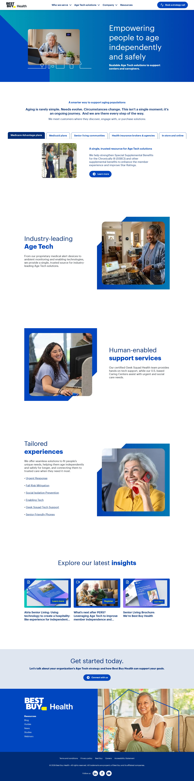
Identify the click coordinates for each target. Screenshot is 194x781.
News (27, 728)
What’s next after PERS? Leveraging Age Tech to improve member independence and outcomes (96, 616)
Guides (27, 724)
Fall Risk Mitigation (37, 485)
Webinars (28, 736)
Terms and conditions (69, 758)
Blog (26, 720)
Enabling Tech (35, 500)
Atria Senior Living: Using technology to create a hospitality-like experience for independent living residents (47, 616)
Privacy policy (86, 758)
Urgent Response (36, 478)
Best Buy (99, 758)
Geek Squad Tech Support (42, 507)
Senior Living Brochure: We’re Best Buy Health (139, 614)
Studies (28, 732)
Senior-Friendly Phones (40, 514)
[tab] (26, 135)
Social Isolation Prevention (42, 492)
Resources (126, 4)
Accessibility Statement (124, 758)
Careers (108, 758)
